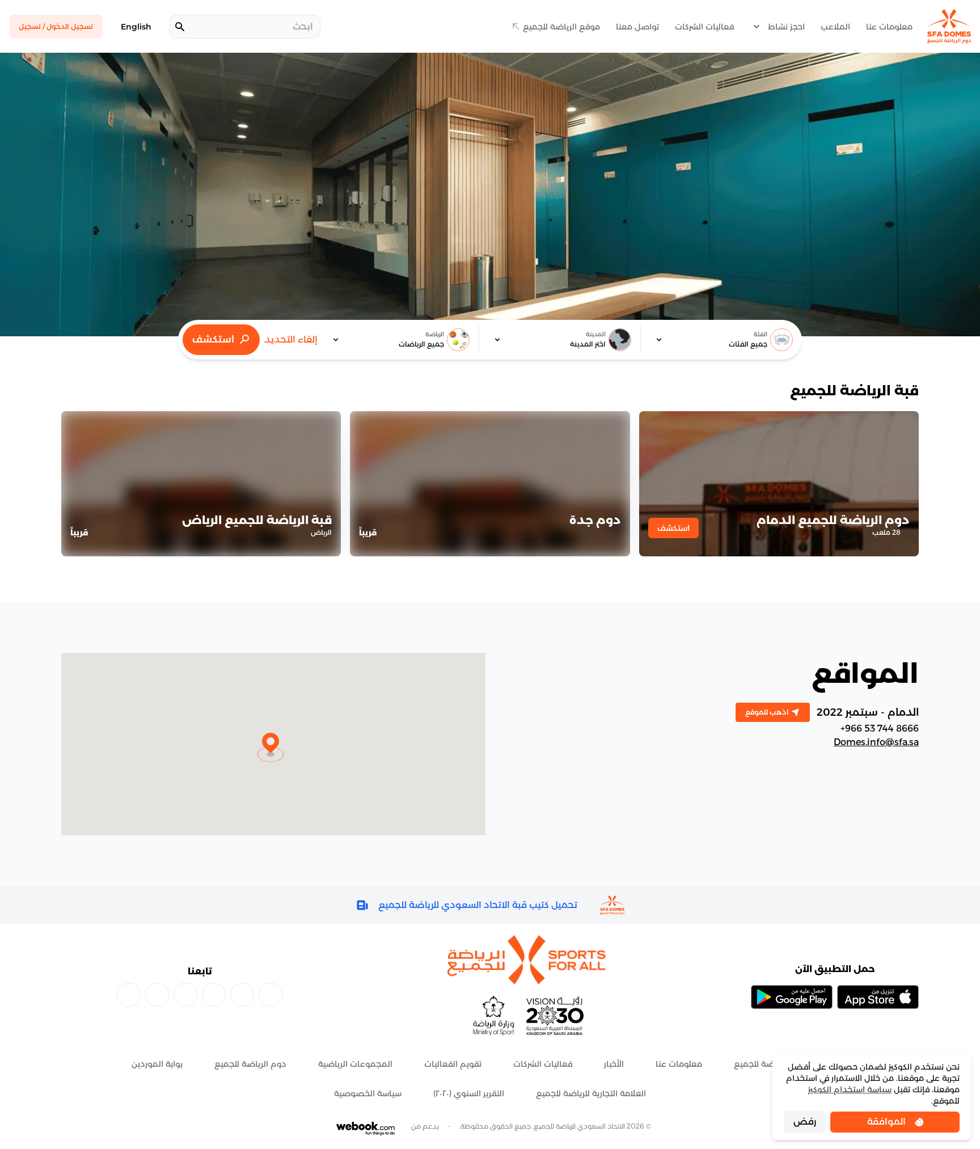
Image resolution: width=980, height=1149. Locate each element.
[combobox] (721, 340)
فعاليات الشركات (704, 27)
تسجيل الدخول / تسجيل (56, 26)
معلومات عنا (889, 27)
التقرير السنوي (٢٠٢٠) (468, 1093)
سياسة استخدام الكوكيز (850, 1089)
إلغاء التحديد (291, 339)
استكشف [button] (673, 528)
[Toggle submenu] (756, 27)
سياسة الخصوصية (368, 1093)
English (136, 27)
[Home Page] (949, 26)
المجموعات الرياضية (355, 1064)
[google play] (792, 997)
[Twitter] (128, 994)
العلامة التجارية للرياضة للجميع (591, 1093)
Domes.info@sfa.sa (876, 742)
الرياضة (434, 334)
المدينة (596, 334)
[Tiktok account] (213, 994)
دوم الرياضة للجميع (250, 1064)
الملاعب (835, 27)
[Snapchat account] (185, 994)
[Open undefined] (656, 340)
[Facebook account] (270, 994)
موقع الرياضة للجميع (561, 27)
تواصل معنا (637, 27)
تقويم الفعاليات (452, 1064)
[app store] (878, 997)
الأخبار (614, 1064)
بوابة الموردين (157, 1064)
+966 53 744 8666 (879, 728)
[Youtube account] (157, 994)
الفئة (760, 334)
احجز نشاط (786, 27)
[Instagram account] (242, 994)
